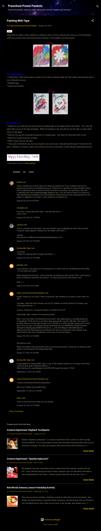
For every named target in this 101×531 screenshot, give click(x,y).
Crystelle (20, 208)
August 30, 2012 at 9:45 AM (28, 336)
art (24, 172)
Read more (88, 451)
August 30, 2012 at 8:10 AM (28, 286)
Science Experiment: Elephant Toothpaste (28, 430)
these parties (29, 163)
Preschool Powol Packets (25, 6)
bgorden (20, 265)
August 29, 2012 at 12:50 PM (28, 217)
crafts (31, 172)
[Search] (97, 7)
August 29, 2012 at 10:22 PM (28, 241)
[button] (92, 21)
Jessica (20, 225)
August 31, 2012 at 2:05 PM (28, 353)
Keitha (19, 182)
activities (16, 172)
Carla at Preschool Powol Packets (30, 293)
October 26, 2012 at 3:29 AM (28, 405)
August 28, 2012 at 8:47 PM (28, 201)
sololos (56, 524)
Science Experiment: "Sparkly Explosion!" (28, 458)
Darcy (19, 398)
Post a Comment (16, 411)
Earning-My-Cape (24, 248)
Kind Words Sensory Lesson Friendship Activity (31, 487)
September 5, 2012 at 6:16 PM (29, 372)
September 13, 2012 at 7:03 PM (29, 391)
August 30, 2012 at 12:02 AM (28, 258)
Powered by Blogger (52, 520)
